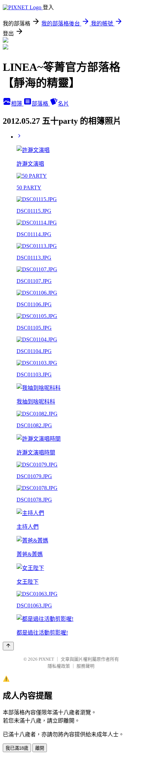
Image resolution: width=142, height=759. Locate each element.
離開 (39, 748)
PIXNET (46, 659)
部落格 (41, 104)
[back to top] (8, 646)
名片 (63, 104)
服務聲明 (85, 666)
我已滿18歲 (17, 748)
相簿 (17, 104)
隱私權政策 (59, 666)
